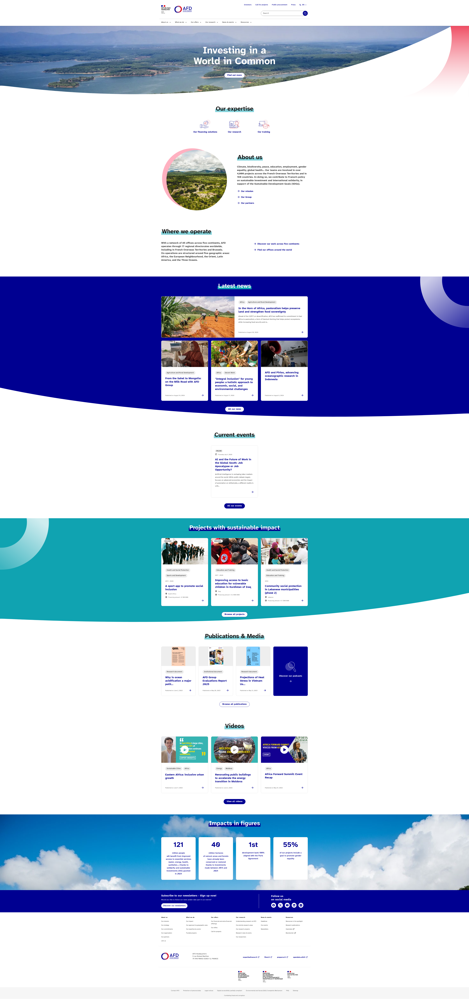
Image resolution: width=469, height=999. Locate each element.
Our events (264, 925)
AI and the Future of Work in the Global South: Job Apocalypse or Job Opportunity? (233, 464)
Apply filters (305, 13)
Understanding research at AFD (246, 921)
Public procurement (279, 5)
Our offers (195, 22)
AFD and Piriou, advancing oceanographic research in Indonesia (281, 376)
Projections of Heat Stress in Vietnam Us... (252, 681)
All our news (234, 409)
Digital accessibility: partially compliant (229, 990)
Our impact (189, 921)
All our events (234, 506)
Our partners (247, 203)
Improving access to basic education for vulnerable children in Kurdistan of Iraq (233, 584)
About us (164, 22)
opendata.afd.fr (299, 957)
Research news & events (244, 933)
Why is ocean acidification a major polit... (178, 681)
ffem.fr (267, 957)
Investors (247, 5)
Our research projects (243, 929)
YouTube (287, 905)
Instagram (300, 905)
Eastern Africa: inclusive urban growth (184, 776)
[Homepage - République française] (188, 9)
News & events (228, 22)
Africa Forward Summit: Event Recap (283, 776)
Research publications (293, 925)
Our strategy (165, 925)
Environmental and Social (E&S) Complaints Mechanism (264, 990)
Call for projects (261, 5)
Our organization (166, 933)
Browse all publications (234, 704)
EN (303, 5)
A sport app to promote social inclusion (184, 588)
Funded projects (191, 933)
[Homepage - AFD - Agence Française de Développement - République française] (175, 956)
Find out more (234, 75)
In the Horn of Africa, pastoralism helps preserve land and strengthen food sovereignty (269, 310)
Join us (163, 941)
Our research (210, 22)
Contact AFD (175, 990)
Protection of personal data (192, 990)
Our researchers (241, 937)
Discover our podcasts (290, 676)
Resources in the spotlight (294, 921)
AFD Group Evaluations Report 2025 (215, 681)
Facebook (273, 905)
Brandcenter (290, 933)
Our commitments (167, 929)
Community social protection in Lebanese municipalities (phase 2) (283, 589)
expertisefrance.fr (250, 957)
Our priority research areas (244, 925)
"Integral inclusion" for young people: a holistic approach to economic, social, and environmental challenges (234, 384)
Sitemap (295, 990)
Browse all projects (235, 614)
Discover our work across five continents (278, 244)
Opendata (289, 929)
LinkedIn (294, 905)
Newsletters (264, 929)
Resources (245, 22)
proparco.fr (281, 957)
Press (293, 5)
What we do (179, 22)
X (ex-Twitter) (280, 905)
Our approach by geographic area (197, 925)
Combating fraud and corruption (234, 995)
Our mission (247, 191)
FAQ (287, 990)
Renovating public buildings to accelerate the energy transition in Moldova (233, 778)
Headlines (264, 921)
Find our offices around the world (274, 250)
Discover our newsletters (174, 906)
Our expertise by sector (193, 929)
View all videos (234, 801)
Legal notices (209, 990)
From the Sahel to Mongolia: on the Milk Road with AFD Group (183, 382)
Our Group (246, 197)
